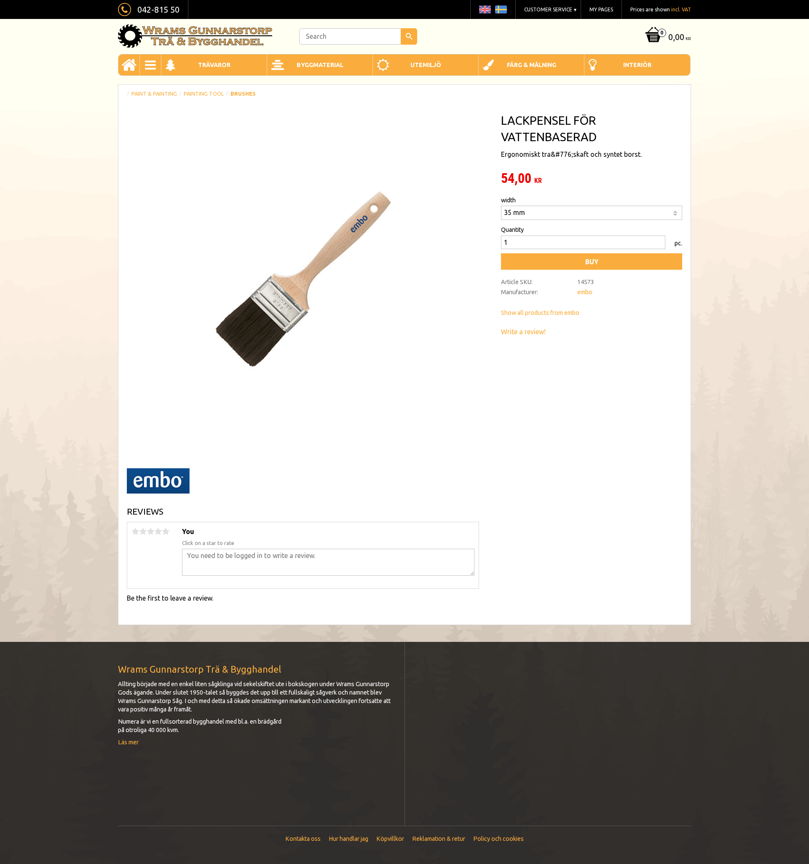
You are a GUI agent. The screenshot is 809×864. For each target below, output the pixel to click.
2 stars (143, 531)
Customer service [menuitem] (548, 9)
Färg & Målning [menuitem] (531, 65)
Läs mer (128, 742)
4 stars (158, 531)
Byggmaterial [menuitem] (320, 65)
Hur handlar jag (348, 838)
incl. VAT (681, 9)
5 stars (165, 531)
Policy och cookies (498, 838)
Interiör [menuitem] (637, 65)
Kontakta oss (303, 838)
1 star (135, 531)
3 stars (150, 531)
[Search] (409, 36)
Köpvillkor (390, 838)
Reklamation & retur (438, 838)
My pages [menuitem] (601, 9)
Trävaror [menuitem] (214, 65)
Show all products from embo (540, 312)
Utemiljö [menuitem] (425, 65)
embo (584, 292)
